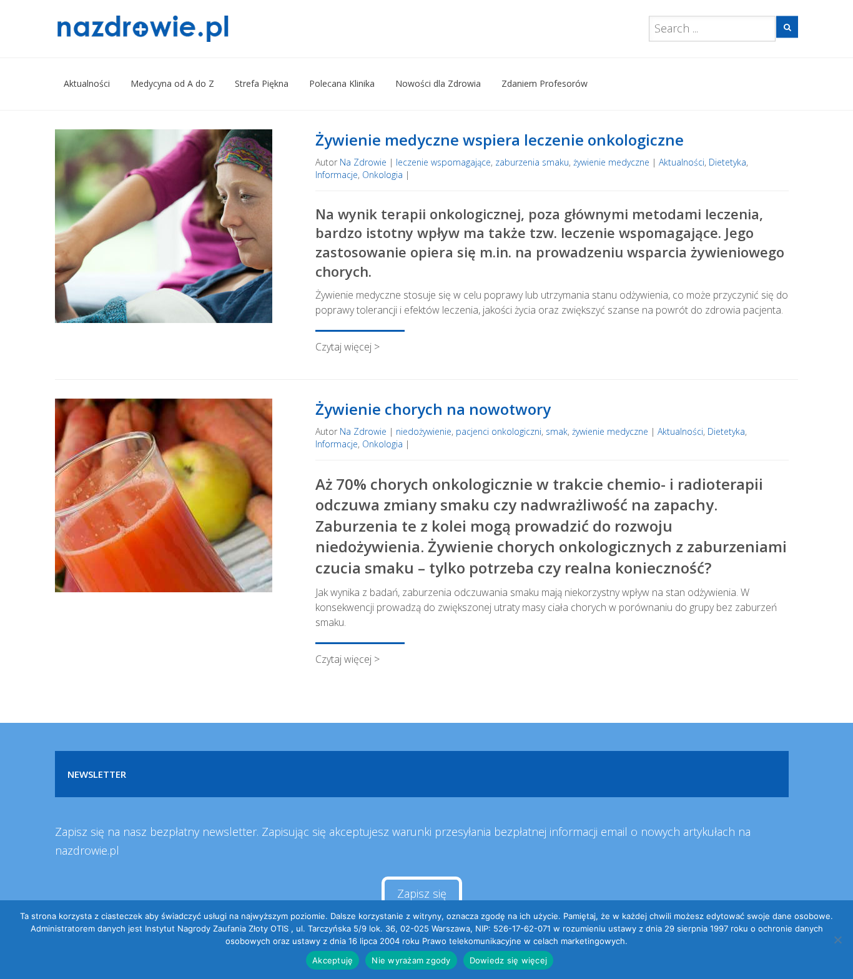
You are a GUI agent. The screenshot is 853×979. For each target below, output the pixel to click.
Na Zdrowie (363, 162)
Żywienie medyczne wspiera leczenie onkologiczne (499, 139)
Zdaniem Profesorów (544, 83)
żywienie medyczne (611, 162)
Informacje (336, 175)
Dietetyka (727, 162)
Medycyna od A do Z (172, 83)
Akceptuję (332, 960)
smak (557, 431)
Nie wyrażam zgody (411, 960)
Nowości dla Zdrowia (438, 83)
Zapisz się (421, 893)
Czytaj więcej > (347, 347)
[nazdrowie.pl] (179, 28)
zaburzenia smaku (532, 162)
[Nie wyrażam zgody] (837, 939)
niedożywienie (423, 431)
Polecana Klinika (342, 83)
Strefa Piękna (261, 83)
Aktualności (87, 83)
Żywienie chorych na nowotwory (433, 409)
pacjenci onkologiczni (498, 431)
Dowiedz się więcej (509, 960)
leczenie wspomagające (443, 162)
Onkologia (382, 175)
